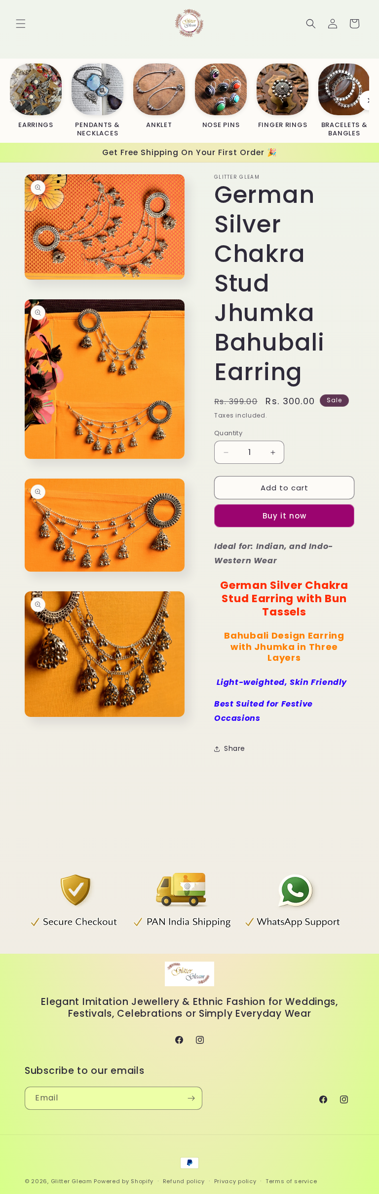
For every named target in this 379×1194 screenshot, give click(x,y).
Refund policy (184, 1181)
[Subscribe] (191, 1098)
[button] (21, 23)
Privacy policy (235, 1181)
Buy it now (284, 516)
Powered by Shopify (123, 1181)
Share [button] (234, 748)
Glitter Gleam (71, 1181)
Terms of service (291, 1181)
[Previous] (10, 100)
